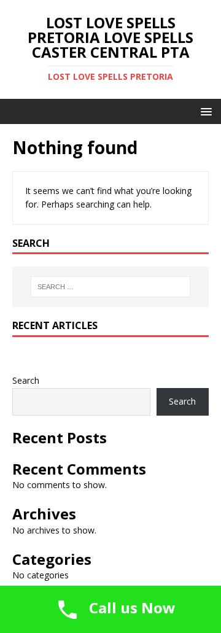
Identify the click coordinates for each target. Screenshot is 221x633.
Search (25, 380)
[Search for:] (110, 286)
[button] (204, 111)
